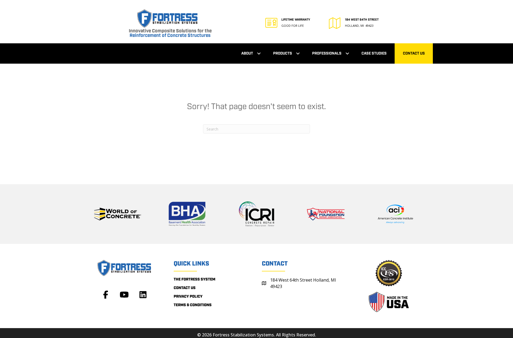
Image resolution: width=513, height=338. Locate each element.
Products (282, 53)
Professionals (326, 53)
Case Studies (374, 53)
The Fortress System (194, 279)
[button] (259, 53)
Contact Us (414, 53)
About (247, 53)
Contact (275, 264)
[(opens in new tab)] (117, 214)
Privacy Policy (188, 296)
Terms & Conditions (193, 305)
